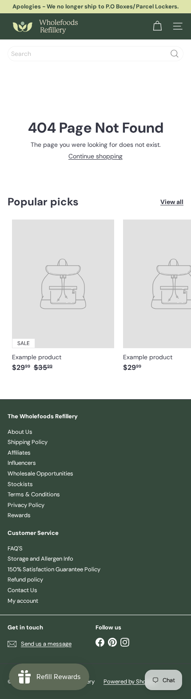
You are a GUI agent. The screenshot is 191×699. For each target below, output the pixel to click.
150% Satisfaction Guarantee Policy (54, 569)
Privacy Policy (26, 505)
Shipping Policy (28, 442)
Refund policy (25, 579)
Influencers (22, 463)
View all (171, 202)
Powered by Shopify (129, 681)
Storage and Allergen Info (40, 558)
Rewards (19, 515)
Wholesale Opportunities (40, 473)
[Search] (174, 53)
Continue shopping (95, 156)
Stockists (20, 484)
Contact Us (22, 590)
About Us (20, 432)
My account (23, 601)
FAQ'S (15, 548)
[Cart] (157, 26)
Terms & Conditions (34, 494)
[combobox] (95, 53)
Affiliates (19, 452)
